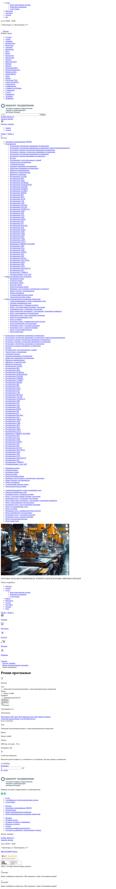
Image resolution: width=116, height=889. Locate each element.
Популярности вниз (26, 717)
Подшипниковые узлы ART (20, 274)
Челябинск (9, 98)
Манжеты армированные (19, 170)
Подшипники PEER (17, 219)
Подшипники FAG (17, 248)
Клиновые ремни (16, 283)
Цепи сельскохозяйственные (21, 330)
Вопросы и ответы (12, 824)
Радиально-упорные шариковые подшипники (27, 156)
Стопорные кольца (17, 164)
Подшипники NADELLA (20, 209)
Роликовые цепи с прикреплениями (24, 328)
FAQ (7, 609)
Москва (8, 66)
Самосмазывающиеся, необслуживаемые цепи (28, 301)
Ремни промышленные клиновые (18, 277)
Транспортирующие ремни (20, 297)
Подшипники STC (17, 270)
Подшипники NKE (17, 262)
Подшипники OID (17, 217)
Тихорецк (9, 96)
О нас (7, 3)
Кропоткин (9, 58)
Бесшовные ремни (17, 279)
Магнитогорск (11, 62)
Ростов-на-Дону (11, 80)
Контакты (9, 11)
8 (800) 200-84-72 (7, 117)
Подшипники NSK (17, 250)
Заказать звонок (7, 119)
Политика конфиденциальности (17, 828)
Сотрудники (14, 9)
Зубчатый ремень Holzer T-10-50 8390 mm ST (18, 719)
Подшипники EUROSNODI (21, 185)
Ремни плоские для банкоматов (22, 291)
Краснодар (9, 55)
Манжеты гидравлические (20, 172)
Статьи (8, 130)
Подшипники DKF (17, 181)
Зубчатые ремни (16, 281)
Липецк (6, 31)
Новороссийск (11, 72)
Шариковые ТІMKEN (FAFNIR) (22, 244)
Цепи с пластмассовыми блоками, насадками (27, 307)
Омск (7, 76)
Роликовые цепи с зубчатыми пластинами (26, 309)
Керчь (7, 53)
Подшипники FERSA (18, 252)
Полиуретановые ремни (19, 287)
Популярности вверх (42, 717)
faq (6, 17)
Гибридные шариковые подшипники (24, 168)
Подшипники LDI (17, 201)
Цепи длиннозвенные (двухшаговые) (24, 313)
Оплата (8, 15)
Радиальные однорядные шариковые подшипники (29, 146)
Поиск (43, 114)
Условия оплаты (11, 820)
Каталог (8, 586)
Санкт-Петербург (12, 82)
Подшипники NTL (17, 215)
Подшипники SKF (17, 246)
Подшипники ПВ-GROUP (20, 268)
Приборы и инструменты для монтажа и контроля (29, 289)
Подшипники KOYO (18, 258)
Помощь (8, 818)
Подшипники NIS (17, 213)
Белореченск (10, 43)
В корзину (5, 766)
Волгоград (9, 45)
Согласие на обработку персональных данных (23, 830)
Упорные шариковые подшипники (23, 166)
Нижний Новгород (12, 70)
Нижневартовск (11, 68)
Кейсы (7, 598)
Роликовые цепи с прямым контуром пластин (27, 321)
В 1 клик (4, 770)
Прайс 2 (11, 134)
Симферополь (10, 86)
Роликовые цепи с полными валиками (25, 326)
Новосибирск (10, 74)
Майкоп (8, 64)
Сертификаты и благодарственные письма (21, 800)
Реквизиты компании (18, 7)
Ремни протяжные (17, 293)
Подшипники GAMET (19, 191)
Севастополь (10, 84)
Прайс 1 (4, 134)
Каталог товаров (7, 124)
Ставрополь (10, 90)
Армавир (8, 41)
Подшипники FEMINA (19, 189)
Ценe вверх (5, 717)
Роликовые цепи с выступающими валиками (27, 315)
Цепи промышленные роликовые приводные (22, 299)
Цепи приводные (16, 332)
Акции (8, 128)
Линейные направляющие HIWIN (18, 142)
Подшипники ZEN (17, 236)
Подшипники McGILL (19, 205)
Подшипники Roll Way (19, 225)
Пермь (7, 78)
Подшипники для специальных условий (25, 160)
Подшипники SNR (17, 232)
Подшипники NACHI (18, 207)
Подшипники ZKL (17, 238)
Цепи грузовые (16, 319)
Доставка (9, 13)
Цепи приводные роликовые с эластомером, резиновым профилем (36, 311)
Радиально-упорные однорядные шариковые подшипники (32, 152)
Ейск (7, 51)
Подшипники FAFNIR (18, 187)
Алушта (8, 37)
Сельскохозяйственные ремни (21, 295)
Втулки (13, 158)
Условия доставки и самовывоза (17, 822)
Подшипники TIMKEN (19, 272)
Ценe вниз (14, 717)
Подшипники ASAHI (18, 176)
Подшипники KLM (17, 199)
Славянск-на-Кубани (13, 88)
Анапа (7, 39)
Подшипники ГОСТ (18, 242)
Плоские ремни (16, 285)
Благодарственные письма (20, 5)
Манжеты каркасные (18, 174)
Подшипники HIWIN (18, 193)
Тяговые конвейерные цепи (20, 303)
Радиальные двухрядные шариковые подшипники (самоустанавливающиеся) (40, 148)
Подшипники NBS (17, 211)
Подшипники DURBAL (19, 183)
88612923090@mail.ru (9, 851)
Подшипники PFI (17, 221)
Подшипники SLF (17, 227)
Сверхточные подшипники (20, 162)
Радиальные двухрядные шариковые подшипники (29, 154)
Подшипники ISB (17, 256)
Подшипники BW (17, 178)
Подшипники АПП (17, 240)
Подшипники (10, 144)
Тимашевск (9, 94)
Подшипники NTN (17, 266)
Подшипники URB (17, 234)
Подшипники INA (17, 254)
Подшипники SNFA (18, 230)
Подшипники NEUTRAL (20, 260)
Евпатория (9, 49)
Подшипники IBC (17, 195)
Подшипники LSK (17, 203)
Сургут (8, 92)
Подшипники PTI (17, 223)
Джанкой (8, 47)
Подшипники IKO (17, 197)
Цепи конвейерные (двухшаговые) (23, 323)
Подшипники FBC (17, 264)
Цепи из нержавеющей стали (21, 317)
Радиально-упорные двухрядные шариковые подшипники (32, 150)
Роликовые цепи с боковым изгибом (24, 305)
